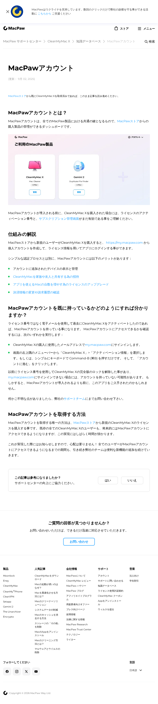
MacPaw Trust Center (78, 629)
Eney (6, 580)
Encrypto (8, 616)
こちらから (45, 13)
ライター (71, 639)
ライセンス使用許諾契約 (110, 590)
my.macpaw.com (98, 345)
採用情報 (71, 614)
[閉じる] (7, 11)
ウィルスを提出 (106, 609)
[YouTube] (36, 671)
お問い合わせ (79, 541)
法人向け (134, 575)
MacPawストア (17, 95)
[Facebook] (7, 671)
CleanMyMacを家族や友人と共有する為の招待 (46, 277)
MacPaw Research (77, 624)
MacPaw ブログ (75, 590)
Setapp (7, 601)
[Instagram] (17, 671)
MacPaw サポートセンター (22, 41)
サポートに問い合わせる (110, 580)
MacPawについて (76, 575)
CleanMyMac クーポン (110, 595)
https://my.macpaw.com (124, 242)
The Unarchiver (12, 611)
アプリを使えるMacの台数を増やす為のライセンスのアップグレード (61, 284)
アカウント (103, 575)
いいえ (132, 480)
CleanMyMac (10, 585)
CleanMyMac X (59, 41)
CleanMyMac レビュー (78, 580)
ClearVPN (8, 596)
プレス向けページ (75, 609)
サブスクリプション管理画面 (59, 218)
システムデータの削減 (46, 609)
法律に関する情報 (75, 619)
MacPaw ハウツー (76, 585)
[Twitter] (26, 671)
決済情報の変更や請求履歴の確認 (36, 292)
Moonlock (9, 575)
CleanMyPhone (12, 591)
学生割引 (134, 580)
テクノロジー (73, 634)
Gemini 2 (8, 606)
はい (108, 480)
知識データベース (88, 41)
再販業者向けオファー (77, 604)
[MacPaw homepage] (14, 28)
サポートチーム (74, 399)
